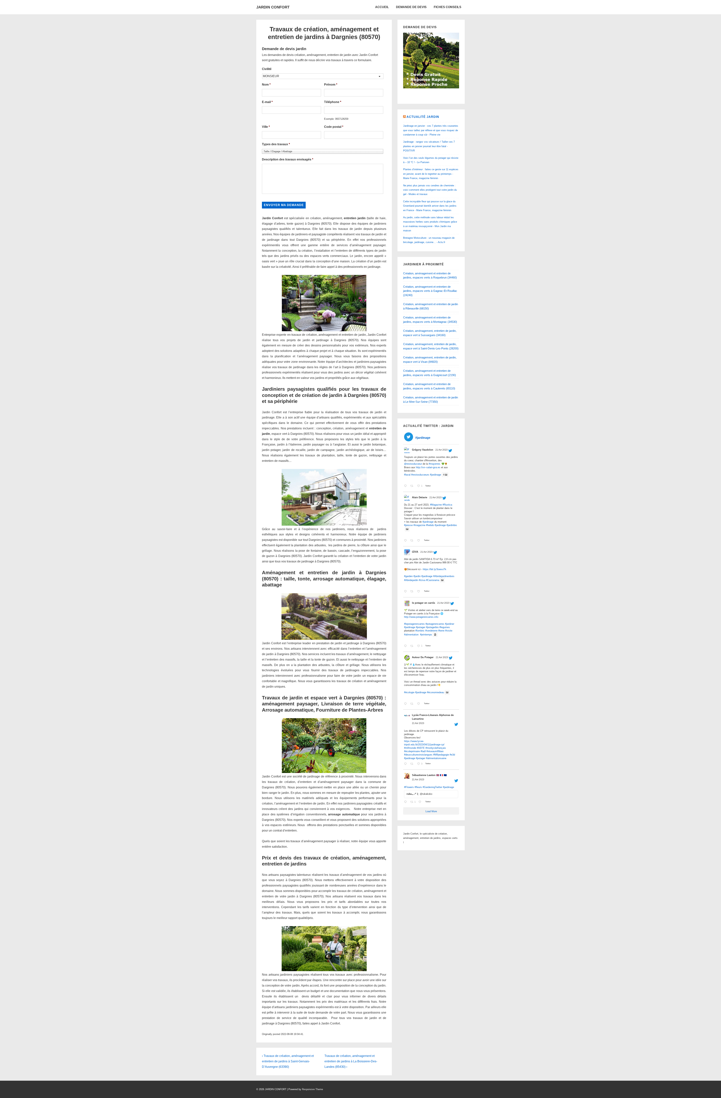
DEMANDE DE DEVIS (411, 7)
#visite (448, 630)
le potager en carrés (423, 602)
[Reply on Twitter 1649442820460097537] (406, 540)
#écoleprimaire (412, 751)
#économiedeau (435, 692)
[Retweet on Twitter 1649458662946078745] (413, 486)
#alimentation (411, 634)
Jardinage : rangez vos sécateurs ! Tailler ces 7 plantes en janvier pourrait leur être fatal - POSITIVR (429, 146)
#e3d (452, 754)
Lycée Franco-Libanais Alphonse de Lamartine (433, 717)
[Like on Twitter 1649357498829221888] (419, 704)
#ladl (423, 751)
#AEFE (421, 748)
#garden (408, 576)
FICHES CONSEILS (447, 7)
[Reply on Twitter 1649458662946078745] (406, 486)
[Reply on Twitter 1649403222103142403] (406, 591)
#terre (441, 630)
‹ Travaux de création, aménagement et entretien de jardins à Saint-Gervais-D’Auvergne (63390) (288, 1061)
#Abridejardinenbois (443, 576)
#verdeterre (431, 630)
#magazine (419, 525)
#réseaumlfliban (434, 751)
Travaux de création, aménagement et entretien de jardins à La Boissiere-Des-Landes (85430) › (350, 1061)
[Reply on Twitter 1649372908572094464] (406, 646)
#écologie (409, 692)
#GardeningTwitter (432, 787)
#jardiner (449, 623)
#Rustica (447, 504)
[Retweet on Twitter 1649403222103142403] (413, 591)
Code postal (333, 126)
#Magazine (436, 504)
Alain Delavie (419, 497)
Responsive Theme (312, 1089)
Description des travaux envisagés (287, 159)
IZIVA (415, 551)
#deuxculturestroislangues (418, 754)
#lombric (420, 630)
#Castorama (432, 580)
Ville (266, 126)
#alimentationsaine (436, 758)
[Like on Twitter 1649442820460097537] (419, 540)
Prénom (330, 84)
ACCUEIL (382, 7)
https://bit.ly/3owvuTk (434, 569)
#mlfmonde (410, 748)
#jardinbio (451, 525)
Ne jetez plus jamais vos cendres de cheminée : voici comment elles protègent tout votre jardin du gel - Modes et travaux (430, 190)
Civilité (267, 69)
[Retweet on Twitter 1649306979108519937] (413, 764)
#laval (407, 474)
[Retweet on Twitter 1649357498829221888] (413, 704)
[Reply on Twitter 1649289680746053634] (406, 802)
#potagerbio (432, 627)
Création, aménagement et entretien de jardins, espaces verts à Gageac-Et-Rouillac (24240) (430, 291)
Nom (266, 84)
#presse (408, 525)
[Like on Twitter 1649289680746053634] (421, 802)
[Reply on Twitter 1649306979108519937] (406, 764)
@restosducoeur (413, 463)
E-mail (267, 102)
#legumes (444, 627)
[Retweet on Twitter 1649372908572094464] (413, 646)
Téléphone (332, 102)
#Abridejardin (411, 580)
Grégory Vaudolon (422, 449)
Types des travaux (276, 144)
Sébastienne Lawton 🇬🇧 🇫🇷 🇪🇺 (429, 775)
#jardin (417, 576)
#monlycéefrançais (435, 748)
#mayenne (434, 463)
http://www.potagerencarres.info (421, 617)
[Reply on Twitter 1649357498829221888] (406, 704)
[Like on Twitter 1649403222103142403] (419, 591)
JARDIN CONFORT (273, 7)
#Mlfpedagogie (441, 754)
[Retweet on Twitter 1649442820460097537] (413, 540)
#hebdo (430, 525)
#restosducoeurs (420, 474)
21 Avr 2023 (441, 450)
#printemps (426, 634)
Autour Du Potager (423, 657)
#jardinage (435, 474)
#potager (420, 627)
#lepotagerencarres (414, 623)
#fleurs (418, 787)
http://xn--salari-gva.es (428, 467)
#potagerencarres (434, 623)
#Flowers (409, 787)
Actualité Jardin (423, 116)
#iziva (422, 580)
